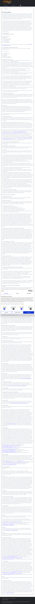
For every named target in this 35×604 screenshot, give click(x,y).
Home (2, 8)
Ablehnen (6, 312)
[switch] (13, 309)
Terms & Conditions (12, 598)
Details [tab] (17, 293)
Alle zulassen (29, 312)
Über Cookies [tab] (29, 293)
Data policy (7, 598)
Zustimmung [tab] (6, 293)
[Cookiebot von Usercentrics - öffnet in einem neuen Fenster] (28, 291)
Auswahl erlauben (17, 312)
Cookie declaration (5, 599)
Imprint (3, 598)
